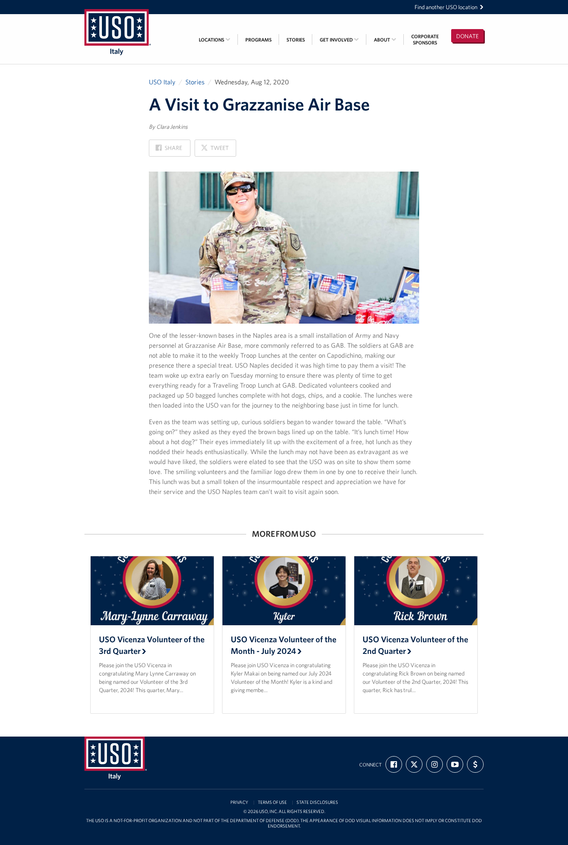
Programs (258, 40)
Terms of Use (272, 802)
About (382, 40)
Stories (295, 40)
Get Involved (337, 40)
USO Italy (162, 82)
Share (169, 150)
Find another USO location (446, 7)
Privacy (239, 802)
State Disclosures (317, 802)
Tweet (214, 150)
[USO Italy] (117, 19)
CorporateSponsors (425, 39)
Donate (467, 36)
